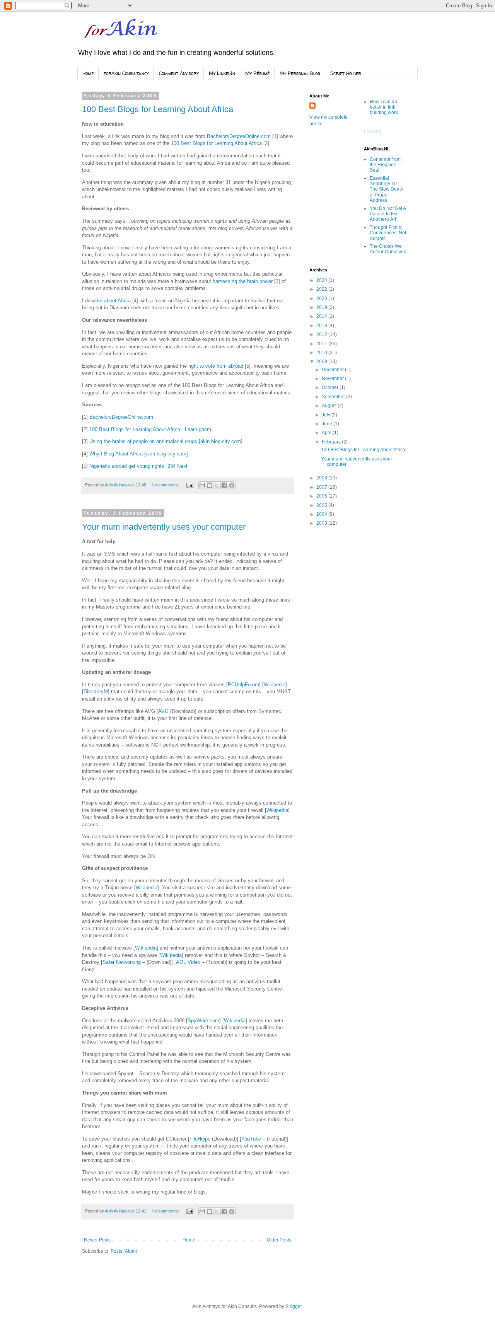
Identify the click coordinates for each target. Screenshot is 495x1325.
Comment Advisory (179, 73)
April (327, 432)
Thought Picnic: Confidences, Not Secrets (388, 233)
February (332, 442)
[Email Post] (189, 485)
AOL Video (188, 962)
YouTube (251, 1139)
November (333, 378)
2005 (322, 505)
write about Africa (111, 301)
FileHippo (199, 1139)
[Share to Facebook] (224, 485)
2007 (322, 487)
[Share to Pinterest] (232, 485)
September (334, 396)
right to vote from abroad (215, 366)
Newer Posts (97, 1240)
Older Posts (279, 1240)
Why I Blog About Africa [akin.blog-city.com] (138, 454)
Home (88, 73)
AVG (163, 711)
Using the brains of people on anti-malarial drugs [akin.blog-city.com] (165, 441)
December (333, 369)
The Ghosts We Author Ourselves (388, 249)
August (330, 405)
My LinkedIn (222, 73)
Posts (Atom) (124, 1251)
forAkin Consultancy (126, 73)
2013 (322, 325)
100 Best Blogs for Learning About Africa (157, 109)
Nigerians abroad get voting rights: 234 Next (138, 466)
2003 (322, 523)
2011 (322, 343)
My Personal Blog (300, 73)
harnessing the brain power (243, 281)
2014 (322, 316)
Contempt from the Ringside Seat (385, 165)
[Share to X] (217, 485)
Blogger (293, 1306)
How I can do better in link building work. (384, 107)
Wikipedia (274, 684)
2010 (322, 352)
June (327, 423)
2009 (322, 361)
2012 (322, 334)
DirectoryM (96, 691)
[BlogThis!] (209, 485)
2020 (322, 298)
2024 (322, 280)
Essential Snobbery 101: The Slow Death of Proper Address (386, 189)
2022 (322, 289)
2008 (322, 478)
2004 (322, 514)
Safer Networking (121, 962)
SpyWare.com (203, 1020)
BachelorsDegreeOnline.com (239, 136)
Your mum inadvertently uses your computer (164, 527)
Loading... (374, 131)
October (331, 387)
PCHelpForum (243, 684)
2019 (322, 307)
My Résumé (257, 73)
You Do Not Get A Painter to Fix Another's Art (388, 214)
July (326, 415)
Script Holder (345, 73)
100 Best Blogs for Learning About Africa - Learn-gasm (150, 429)
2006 (322, 496)
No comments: (166, 485)
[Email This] (202, 485)
